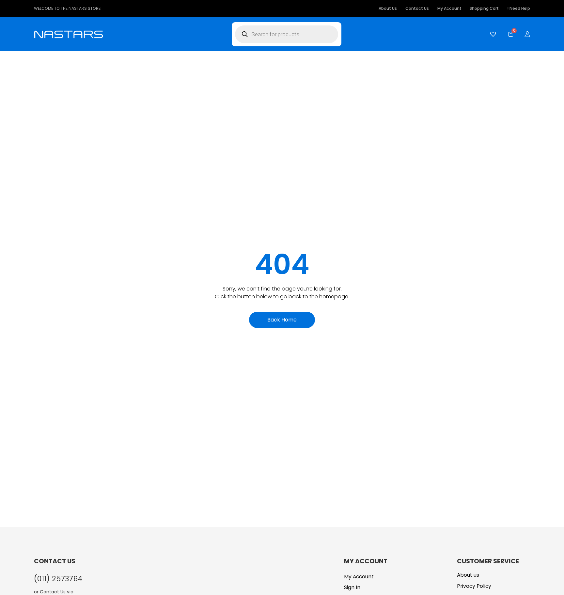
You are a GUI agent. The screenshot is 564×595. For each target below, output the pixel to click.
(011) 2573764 (58, 578)
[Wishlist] (491, 34)
